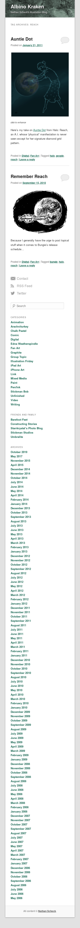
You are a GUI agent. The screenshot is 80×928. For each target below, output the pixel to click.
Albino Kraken (27, 6)
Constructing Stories (24, 424)
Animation (17, 322)
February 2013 (20, 547)
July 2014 (17, 482)
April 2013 (17, 538)
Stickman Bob (20, 391)
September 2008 (21, 777)
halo (52, 156)
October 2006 (19, 876)
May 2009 (16, 742)
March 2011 (18, 647)
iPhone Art (17, 370)
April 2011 (17, 642)
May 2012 (16, 586)
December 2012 (20, 556)
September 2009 (21, 725)
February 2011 (20, 651)
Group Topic (18, 357)
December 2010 (20, 660)
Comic (15, 335)
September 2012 (21, 569)
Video (14, 400)
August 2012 (18, 573)
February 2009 (20, 755)
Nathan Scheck (47, 911)
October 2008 (19, 772)
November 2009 (20, 716)
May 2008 (16, 794)
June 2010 (17, 686)
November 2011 (20, 612)
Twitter (21, 293)
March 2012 (18, 595)
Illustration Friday (22, 361)
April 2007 (17, 850)
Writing (15, 404)
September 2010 (21, 673)
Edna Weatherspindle (24, 344)
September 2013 (21, 517)
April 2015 (17, 465)
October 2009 (19, 720)
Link (13, 374)
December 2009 (20, 712)
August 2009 (18, 729)
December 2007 (20, 816)
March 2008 (18, 803)
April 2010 (17, 694)
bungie (54, 262)
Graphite (16, 352)
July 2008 (17, 785)
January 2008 (19, 811)
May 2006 (16, 898)
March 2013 (18, 543)
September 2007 (21, 829)
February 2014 (20, 499)
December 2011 (20, 608)
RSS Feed (24, 285)
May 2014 (16, 491)
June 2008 (17, 790)
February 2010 (20, 703)
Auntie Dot (22, 39)
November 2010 (20, 664)
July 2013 (17, 525)
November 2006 (20, 872)
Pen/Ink (15, 387)
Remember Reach (29, 176)
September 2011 (21, 621)
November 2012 (20, 560)
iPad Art (16, 365)
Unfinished (17, 396)
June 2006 (17, 894)
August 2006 (18, 885)
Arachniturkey (19, 326)
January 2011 (19, 655)
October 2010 (19, 668)
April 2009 (17, 746)
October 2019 (19, 452)
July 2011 (17, 629)
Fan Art (34, 156)
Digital (25, 156)
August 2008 (18, 781)
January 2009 (19, 759)
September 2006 (21, 881)
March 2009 (18, 751)
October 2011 (19, 616)
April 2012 (17, 590)
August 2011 (18, 625)
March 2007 (18, 855)
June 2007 (17, 842)
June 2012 (17, 582)
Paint (14, 383)
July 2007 (17, 837)
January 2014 (19, 504)
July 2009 (17, 733)
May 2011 (16, 638)
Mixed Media (19, 378)
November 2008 (20, 768)
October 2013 (19, 512)
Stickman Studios (22, 432)
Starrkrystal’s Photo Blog (27, 428)
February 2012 (20, 599)
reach (14, 159)
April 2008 (17, 798)
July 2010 (17, 681)
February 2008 (20, 807)
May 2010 (16, 690)
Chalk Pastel (18, 331)
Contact (22, 278)
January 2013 (19, 551)
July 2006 (17, 889)
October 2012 (19, 564)
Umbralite (17, 437)
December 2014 (20, 469)
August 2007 (18, 833)
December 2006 (20, 868)
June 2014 (17, 487)
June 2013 (17, 530)
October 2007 (19, 824)
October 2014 (19, 478)
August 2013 (18, 521)
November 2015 (20, 460)
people (60, 156)
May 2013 (16, 534)
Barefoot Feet (19, 419)
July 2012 (17, 577)
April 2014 (17, 495)
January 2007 (19, 863)
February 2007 (20, 859)
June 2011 (17, 634)
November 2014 (20, 473)
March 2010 (18, 699)
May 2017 (16, 456)
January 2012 (19, 603)
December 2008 (20, 764)
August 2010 (18, 677)
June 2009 (17, 738)
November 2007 (20, 820)
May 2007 (16, 846)
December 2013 (20, 508)
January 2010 (19, 707)
